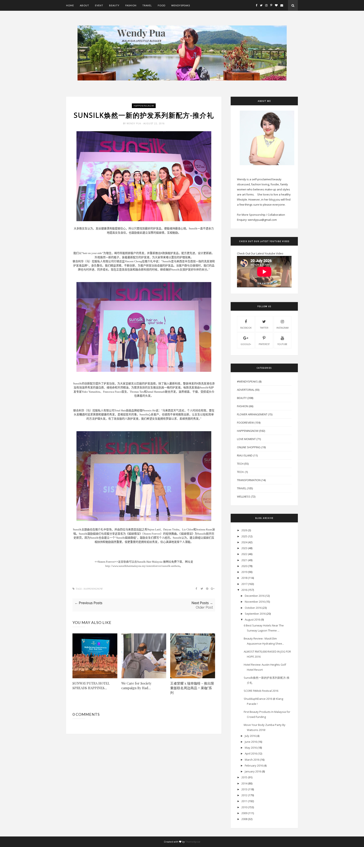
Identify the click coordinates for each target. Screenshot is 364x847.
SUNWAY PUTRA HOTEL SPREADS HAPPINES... (91, 685)
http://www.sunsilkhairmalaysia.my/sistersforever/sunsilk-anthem (142, 565)
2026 (244, 530)
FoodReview (245, 422)
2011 (244, 801)
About (84, 5)
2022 (244, 554)
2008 (244, 819)
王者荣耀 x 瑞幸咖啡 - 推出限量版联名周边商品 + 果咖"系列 (192, 688)
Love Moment (246, 439)
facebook (246, 327)
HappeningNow (144, 105)
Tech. (240, 472)
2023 (244, 548)
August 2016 (252, 619)
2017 (244, 584)
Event (99, 5)
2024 (244, 542)
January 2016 (253, 771)
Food (161, 5)
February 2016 (254, 765)
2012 (244, 795)
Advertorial (245, 390)
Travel (147, 5)
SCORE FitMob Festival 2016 (261, 691)
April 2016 (251, 753)
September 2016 (255, 614)
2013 (244, 789)
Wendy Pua (134, 123)
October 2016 (253, 608)
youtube (282, 344)
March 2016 (252, 759)
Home (70, 5)
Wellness (243, 496)
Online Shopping (249, 447)
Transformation (249, 480)
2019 (244, 572)
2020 (244, 566)
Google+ (246, 344)
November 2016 (255, 601)
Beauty (114, 5)
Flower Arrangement (252, 414)
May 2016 (251, 747)
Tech (240, 464)
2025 (244, 536)
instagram (282, 327)
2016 (244, 590)
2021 (244, 560)
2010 (244, 807)
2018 (244, 578)
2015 (244, 777)
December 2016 (255, 596)
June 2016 (251, 742)
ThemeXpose (192, 841)
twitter (264, 327)
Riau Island (245, 455)
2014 (244, 783)
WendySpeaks (180, 5)
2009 (244, 813)
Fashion (130, 5)
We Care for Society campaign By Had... (136, 685)
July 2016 (250, 736)
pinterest (264, 344)
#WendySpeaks (247, 381)
